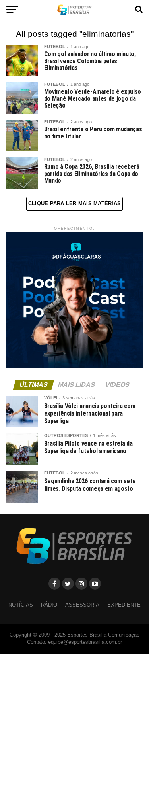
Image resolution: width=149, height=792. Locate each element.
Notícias (20, 605)
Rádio (49, 605)
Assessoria (82, 605)
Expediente (124, 605)
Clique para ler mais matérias (74, 203)
